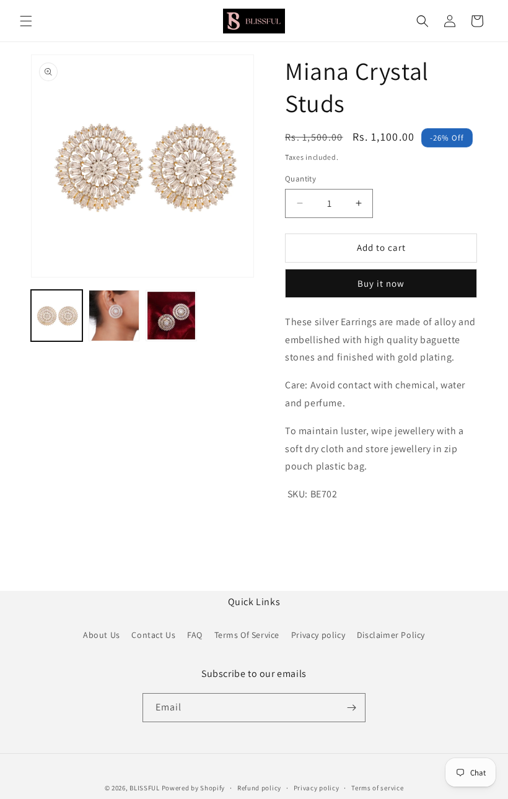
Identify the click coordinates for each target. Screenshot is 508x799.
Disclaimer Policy (391, 634)
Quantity (300, 178)
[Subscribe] (351, 707)
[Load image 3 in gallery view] (171, 315)
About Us (101, 634)
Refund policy (259, 788)
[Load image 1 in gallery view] (56, 315)
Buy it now (381, 283)
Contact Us (153, 634)
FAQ (195, 634)
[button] (26, 21)
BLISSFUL (144, 788)
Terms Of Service (247, 634)
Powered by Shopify (194, 788)
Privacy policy (318, 634)
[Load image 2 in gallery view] (114, 315)
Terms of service (377, 788)
